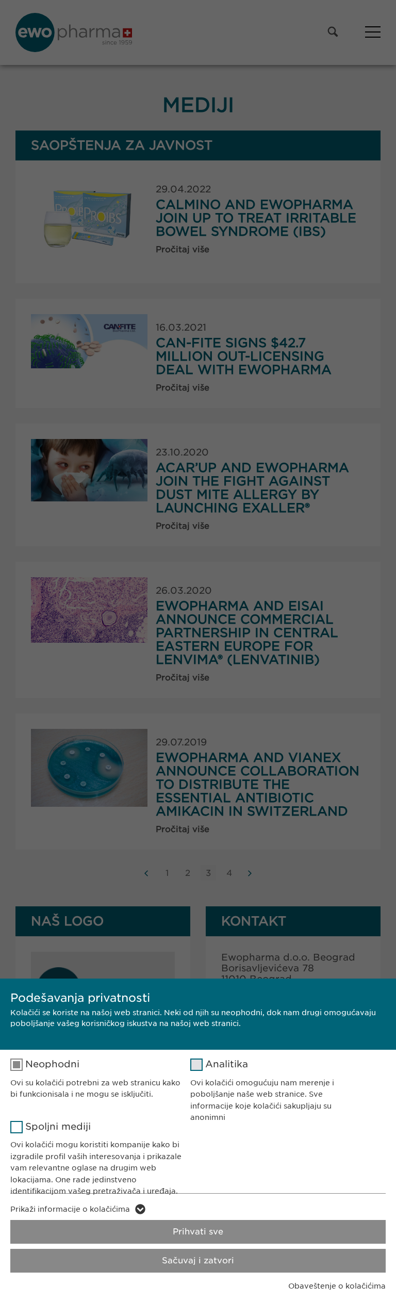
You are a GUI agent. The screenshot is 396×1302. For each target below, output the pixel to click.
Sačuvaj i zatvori (198, 1260)
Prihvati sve (198, 1231)
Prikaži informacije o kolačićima (70, 1209)
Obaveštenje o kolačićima (337, 1286)
